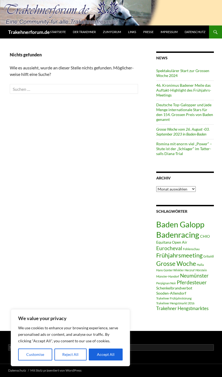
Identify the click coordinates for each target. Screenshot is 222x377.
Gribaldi (208, 256)
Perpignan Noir (166, 283)
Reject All (70, 354)
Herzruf (190, 270)
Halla (200, 264)
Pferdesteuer (192, 282)
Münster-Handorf (167, 276)
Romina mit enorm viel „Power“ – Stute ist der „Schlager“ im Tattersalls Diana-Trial (184, 148)
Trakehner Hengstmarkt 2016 (175, 303)
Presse (148, 32)
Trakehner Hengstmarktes (182, 308)
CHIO (205, 236)
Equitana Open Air (171, 242)
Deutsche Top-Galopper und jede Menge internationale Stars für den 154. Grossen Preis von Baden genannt (184, 112)
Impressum (169, 32)
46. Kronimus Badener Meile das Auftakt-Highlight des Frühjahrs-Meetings (183, 90)
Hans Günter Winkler (170, 270)
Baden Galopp (180, 224)
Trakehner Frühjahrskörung (174, 298)
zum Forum (112, 32)
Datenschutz (195, 32)
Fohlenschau (191, 249)
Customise (35, 354)
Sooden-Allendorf (171, 293)
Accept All (106, 354)
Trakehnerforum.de (29, 32)
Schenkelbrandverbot (174, 288)
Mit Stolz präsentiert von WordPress (55, 370)
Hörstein (201, 270)
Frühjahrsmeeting (179, 255)
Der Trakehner (84, 32)
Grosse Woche (176, 263)
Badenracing (177, 234)
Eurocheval (169, 248)
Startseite (58, 32)
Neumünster (194, 275)
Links (132, 32)
